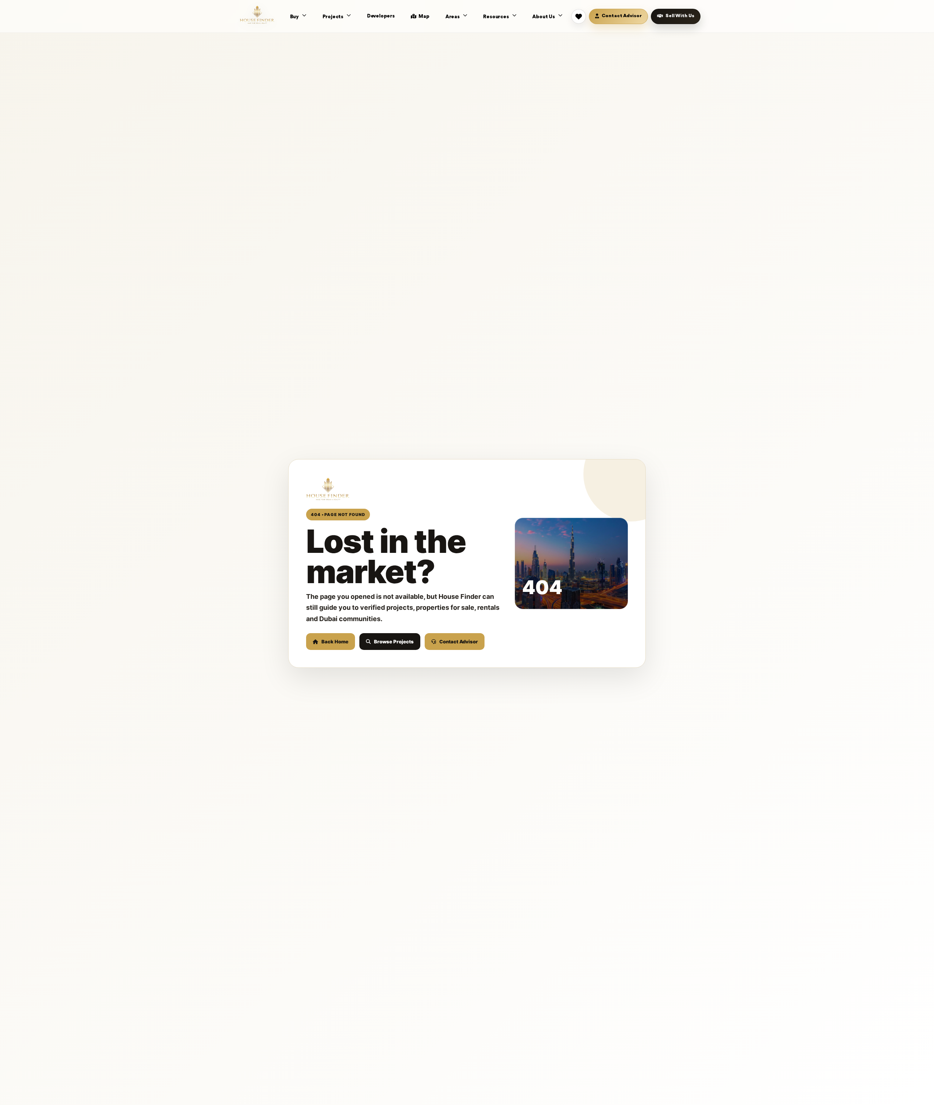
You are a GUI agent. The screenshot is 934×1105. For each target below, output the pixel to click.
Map (423, 16)
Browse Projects (394, 641)
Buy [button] (295, 16)
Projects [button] (333, 16)
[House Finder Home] (257, 14)
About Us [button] (544, 16)
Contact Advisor (458, 641)
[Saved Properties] (578, 16)
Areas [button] (453, 16)
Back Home (334, 641)
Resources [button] (496, 16)
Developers (381, 16)
